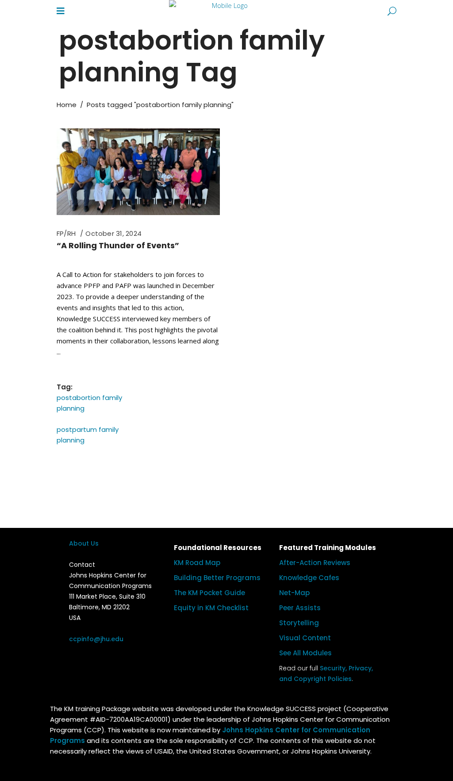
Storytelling (299, 622)
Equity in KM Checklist (211, 607)
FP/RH (66, 233)
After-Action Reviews (314, 562)
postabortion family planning (89, 403)
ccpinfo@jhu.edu (96, 639)
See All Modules (305, 653)
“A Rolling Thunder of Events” (118, 245)
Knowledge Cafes (309, 577)
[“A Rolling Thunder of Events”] (138, 171)
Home (67, 104)
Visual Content (305, 637)
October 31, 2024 (113, 233)
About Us (84, 543)
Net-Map (294, 592)
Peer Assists (300, 607)
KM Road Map (197, 562)
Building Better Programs (217, 577)
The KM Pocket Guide (209, 592)
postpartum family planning (88, 435)
